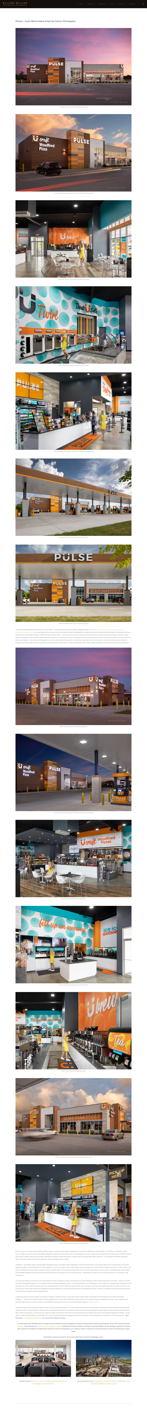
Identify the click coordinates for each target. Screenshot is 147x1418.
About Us (90, 4)
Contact (132, 4)
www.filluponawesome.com (33, 1318)
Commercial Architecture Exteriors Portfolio (108, 1381)
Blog (113, 4)
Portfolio (102, 4)
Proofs (122, 4)
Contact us (20, 1326)
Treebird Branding (94, 1302)
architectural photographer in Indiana (49, 1326)
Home (81, 4)
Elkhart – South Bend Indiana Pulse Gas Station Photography (46, 21)
